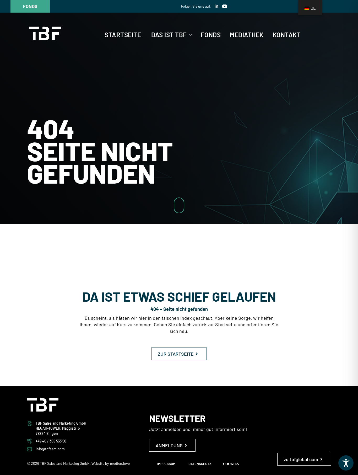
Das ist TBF (169, 35)
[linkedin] (216, 6)
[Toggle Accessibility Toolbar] (346, 463)
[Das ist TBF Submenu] (189, 35)
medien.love (120, 463)
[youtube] (224, 6)
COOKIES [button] (231, 464)
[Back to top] (345, 243)
